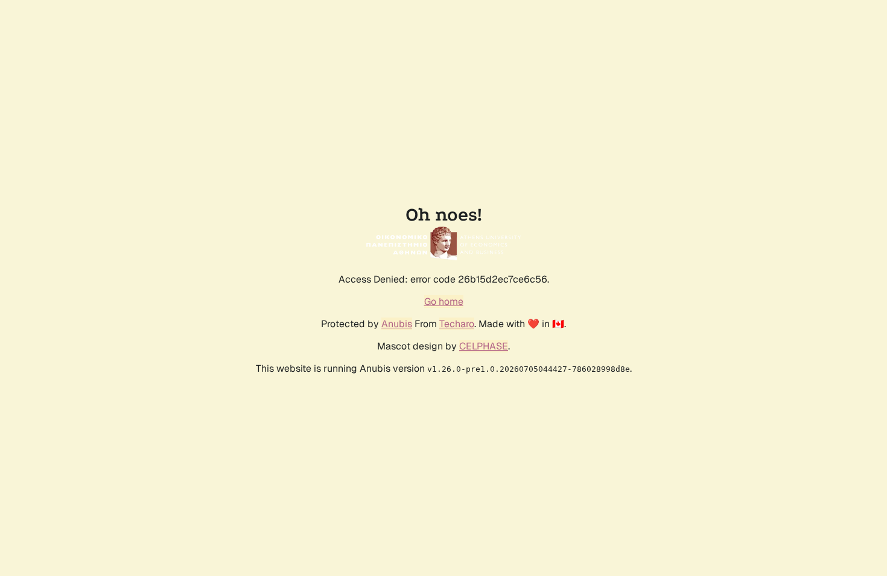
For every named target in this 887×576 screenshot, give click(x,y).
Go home (443, 301)
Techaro (456, 324)
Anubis (396, 324)
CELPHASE (483, 346)
